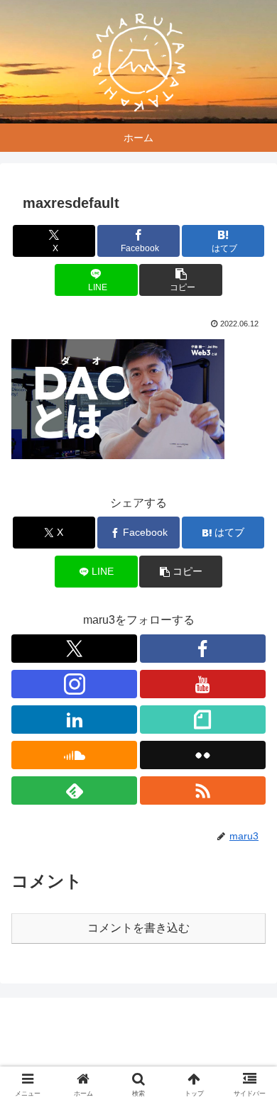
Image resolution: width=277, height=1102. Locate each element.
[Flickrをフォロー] (203, 755)
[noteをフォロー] (203, 719)
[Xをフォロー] (74, 648)
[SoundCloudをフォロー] (74, 755)
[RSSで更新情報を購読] (203, 790)
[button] (180, 280)
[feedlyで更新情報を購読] (74, 790)
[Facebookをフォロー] (203, 648)
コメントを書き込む (138, 928)
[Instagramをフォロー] (74, 684)
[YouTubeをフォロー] (203, 684)
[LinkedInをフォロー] (74, 719)
